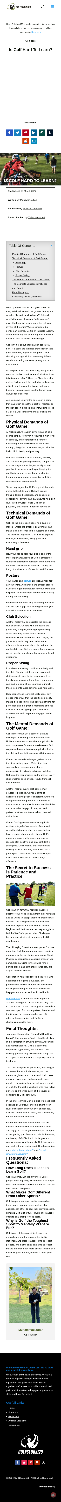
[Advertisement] (30, 86)
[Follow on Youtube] (37, 1462)
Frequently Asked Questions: (27, 296)
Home (11, 1408)
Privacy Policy (47, 1486)
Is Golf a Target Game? (21, 1150)
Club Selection (22, 271)
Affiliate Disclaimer (17, 1420)
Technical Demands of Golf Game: (30, 258)
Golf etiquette (13, 998)
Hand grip (20, 262)
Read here (36, 32)
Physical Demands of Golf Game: (29, 254)
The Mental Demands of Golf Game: (31, 279)
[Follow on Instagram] (24, 1462)
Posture (19, 267)
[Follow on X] (43, 1462)
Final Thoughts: (20, 292)
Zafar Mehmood (36, 217)
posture (27, 580)
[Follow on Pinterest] (30, 1462)
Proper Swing (22, 275)
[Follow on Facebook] (17, 1462)
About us (13, 1412)
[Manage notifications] (53, 1494)
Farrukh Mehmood (32, 208)
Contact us (14, 1425)
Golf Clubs (13, 1416)
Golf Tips (30, 40)
